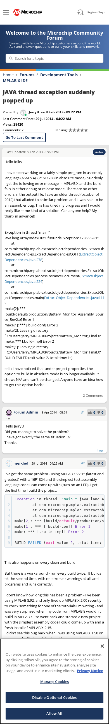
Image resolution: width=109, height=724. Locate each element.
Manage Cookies (54, 681)
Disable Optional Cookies (54, 697)
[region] (54, 681)
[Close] (102, 646)
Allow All (54, 713)
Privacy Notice (90, 670)
